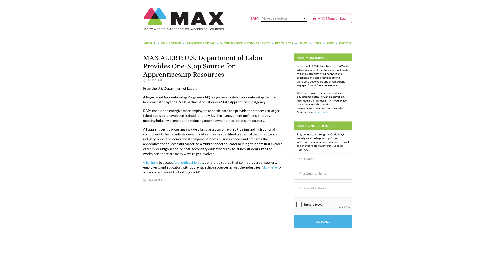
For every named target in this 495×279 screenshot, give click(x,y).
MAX (183, 19)
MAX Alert (155, 180)
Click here (150, 162)
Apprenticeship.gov (188, 162)
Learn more (322, 112)
